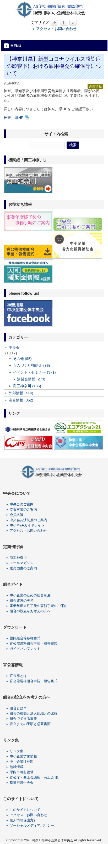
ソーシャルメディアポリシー (32, 825)
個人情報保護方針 (23, 820)
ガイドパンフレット (25, 649)
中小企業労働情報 (23, 756)
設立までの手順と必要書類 (30, 724)
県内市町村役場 (22, 772)
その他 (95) (22, 358)
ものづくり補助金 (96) (31, 365)
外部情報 (95, 86)
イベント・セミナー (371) (34, 372)
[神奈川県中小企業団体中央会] (54, 17)
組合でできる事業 (23, 719)
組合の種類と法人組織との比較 (33, 713)
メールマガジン (22, 563)
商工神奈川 (18, 558)
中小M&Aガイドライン (27, 525)
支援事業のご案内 (23, 509)
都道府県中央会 (22, 783)
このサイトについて (25, 810)
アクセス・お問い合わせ (56, 29)
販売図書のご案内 (23, 568)
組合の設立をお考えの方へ (30, 611)
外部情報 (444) (21, 393)
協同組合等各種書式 (25, 638)
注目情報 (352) (21, 400)
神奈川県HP (13, 117)
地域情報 (16, 767)
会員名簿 (16, 515)
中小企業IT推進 (21, 761)
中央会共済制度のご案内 (28, 520)
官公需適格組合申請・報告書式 (33, 643)
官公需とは (18, 676)
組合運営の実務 (22, 600)
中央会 (14, 347)
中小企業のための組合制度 (30, 595)
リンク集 (16, 751)
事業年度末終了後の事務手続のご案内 (39, 606)
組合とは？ (18, 708)
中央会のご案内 (22, 504)
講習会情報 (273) (31, 379)
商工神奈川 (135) (27, 386)
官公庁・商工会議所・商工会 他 (34, 777)
